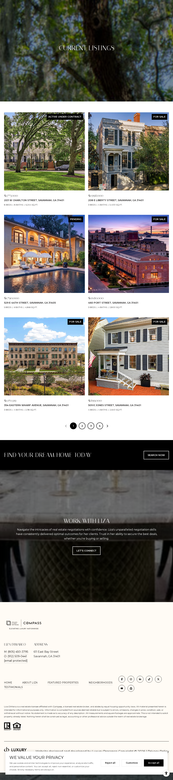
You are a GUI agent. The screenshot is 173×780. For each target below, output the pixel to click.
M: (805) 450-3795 (16, 651)
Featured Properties (63, 682)
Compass (57, 706)
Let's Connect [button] (86, 550)
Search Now (156, 455)
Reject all (110, 763)
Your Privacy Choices (86, 776)
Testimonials (13, 687)
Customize (132, 763)
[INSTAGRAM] (131, 679)
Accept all (153, 763)
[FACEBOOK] (121, 679)
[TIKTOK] (149, 679)
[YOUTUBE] (121, 688)
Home (8, 682)
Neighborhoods (101, 682)
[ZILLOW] (131, 688)
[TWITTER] (158, 679)
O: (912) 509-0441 (15, 656)
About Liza (30, 682)
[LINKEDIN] (140, 679)
